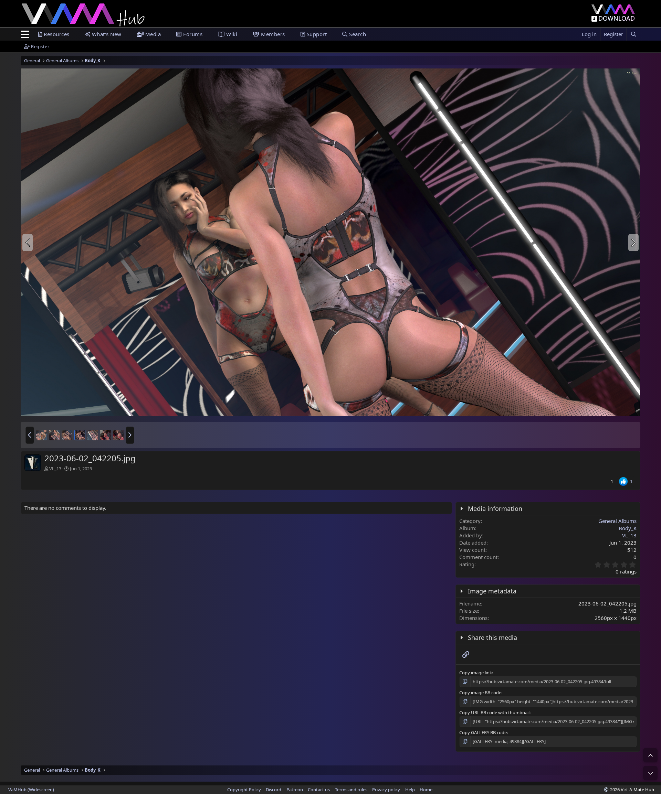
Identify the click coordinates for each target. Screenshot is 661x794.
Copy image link (475, 672)
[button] (29, 435)
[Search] (633, 34)
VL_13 (55, 468)
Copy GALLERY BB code (483, 732)
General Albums (617, 520)
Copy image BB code (480, 692)
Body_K (628, 528)
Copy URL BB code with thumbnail (494, 712)
